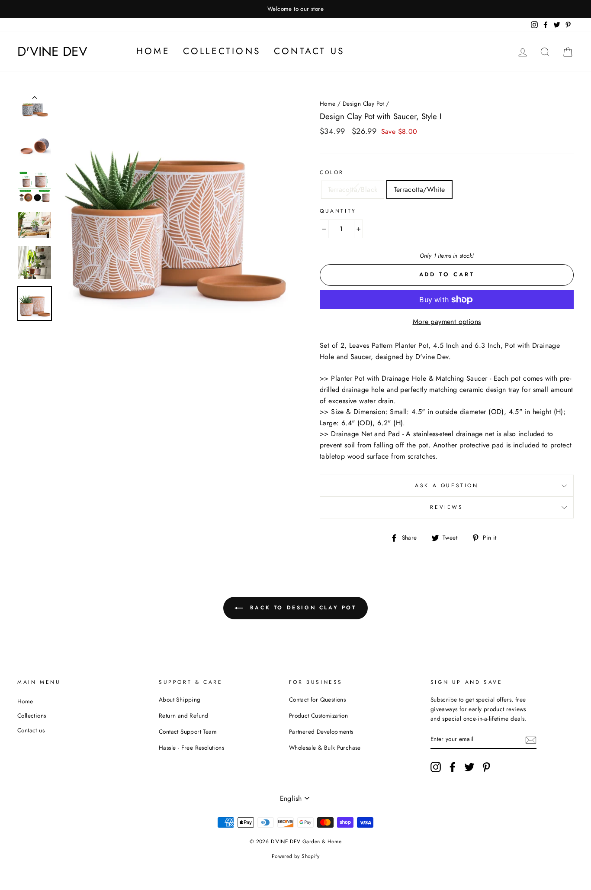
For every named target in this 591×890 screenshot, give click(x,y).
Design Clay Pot (363, 103)
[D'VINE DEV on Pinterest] (486, 767)
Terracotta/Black (352, 189)
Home (153, 51)
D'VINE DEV (52, 51)
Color (332, 172)
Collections (222, 51)
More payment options (447, 322)
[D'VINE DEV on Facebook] (452, 767)
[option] (295, 9)
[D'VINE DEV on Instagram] (435, 767)
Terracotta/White (419, 189)
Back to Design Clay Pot (301, 608)
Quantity (338, 211)
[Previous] (34, 99)
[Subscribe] (530, 739)
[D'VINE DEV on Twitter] (469, 767)
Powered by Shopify (295, 856)
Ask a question (446, 485)
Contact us (309, 51)
